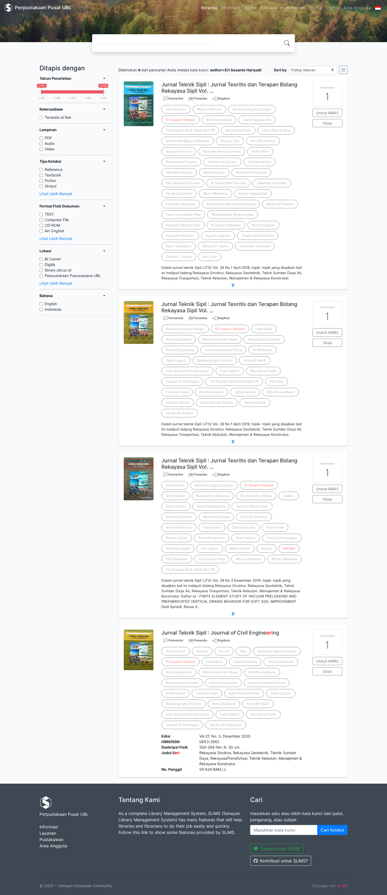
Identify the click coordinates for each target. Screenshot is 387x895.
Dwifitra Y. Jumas (178, 257)
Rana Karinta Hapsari (251, 172)
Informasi (231, 7)
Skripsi (50, 186)
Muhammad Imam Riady (219, 339)
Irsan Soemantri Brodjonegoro (187, 371)
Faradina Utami (177, 392)
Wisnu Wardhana (215, 193)
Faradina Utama (245, 662)
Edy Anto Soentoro (254, 517)
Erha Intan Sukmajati (181, 204)
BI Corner (53, 259)
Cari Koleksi (332, 830)
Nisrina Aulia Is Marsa (256, 496)
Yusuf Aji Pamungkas (282, 538)
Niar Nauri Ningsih (179, 172)
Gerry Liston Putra (212, 559)
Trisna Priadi (275, 527)
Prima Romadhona (212, 538)
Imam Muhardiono (179, 527)
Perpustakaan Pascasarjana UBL (73, 275)
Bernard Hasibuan (179, 517)
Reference (53, 169)
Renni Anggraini (263, 225)
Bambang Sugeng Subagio (252, 109)
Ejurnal (315, 7)
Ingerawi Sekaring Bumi (183, 225)
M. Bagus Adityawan (226, 225)
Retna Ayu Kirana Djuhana (222, 151)
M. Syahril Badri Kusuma (228, 183)
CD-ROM (52, 225)
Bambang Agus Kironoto (214, 360)
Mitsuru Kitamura (248, 559)
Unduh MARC (327, 113)
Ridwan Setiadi (176, 538)
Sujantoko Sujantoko (272, 183)
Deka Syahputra (243, 527)
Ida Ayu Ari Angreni (179, 413)
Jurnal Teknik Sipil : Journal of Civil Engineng (220, 633)
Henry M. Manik (255, 360)
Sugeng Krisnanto (179, 151)
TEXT (49, 214)
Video (49, 149)
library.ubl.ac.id (58, 270)
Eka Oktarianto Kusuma (183, 183)
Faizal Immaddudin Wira (183, 214)
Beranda (209, 7)
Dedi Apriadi (175, 485)
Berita (250, 7)
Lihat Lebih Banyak (55, 193)
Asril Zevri (209, 257)
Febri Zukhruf (229, 371)
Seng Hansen (175, 651)
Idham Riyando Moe (276, 130)
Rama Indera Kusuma (181, 162)
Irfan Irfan (277, 381)
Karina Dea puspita (180, 350)
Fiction (50, 180)
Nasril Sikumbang (178, 246)
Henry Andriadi (255, 402)
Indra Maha (264, 329)
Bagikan (223, 98)
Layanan (47, 833)
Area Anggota (357, 7)
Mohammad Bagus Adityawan (187, 141)
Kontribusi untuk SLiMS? (284, 860)
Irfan (243, 651)
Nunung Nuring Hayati (264, 339)
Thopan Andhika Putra (258, 236)
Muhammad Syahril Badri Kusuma (231, 204)
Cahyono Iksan (207, 693)
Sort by (280, 70)
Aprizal (224, 651)
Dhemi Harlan (176, 506)
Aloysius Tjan (230, 141)
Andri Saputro (246, 538)
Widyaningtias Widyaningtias (233, 214)
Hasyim (266, 548)
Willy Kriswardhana (280, 392)
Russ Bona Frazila (263, 371)
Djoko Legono (176, 360)
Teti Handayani (177, 559)
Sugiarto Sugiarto (218, 236)
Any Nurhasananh (179, 672)
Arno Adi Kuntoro (263, 141)
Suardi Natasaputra (257, 120)
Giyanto (288, 496)
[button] (233, 285)
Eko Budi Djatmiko (179, 193)
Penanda (200, 98)
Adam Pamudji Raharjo (216, 402)
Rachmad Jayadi (178, 548)
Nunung (202, 651)
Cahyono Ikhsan (177, 402)
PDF (48, 138)
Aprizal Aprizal (245, 392)
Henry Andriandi (224, 704)
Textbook (53, 175)
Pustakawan (292, 7)
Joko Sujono (210, 548)
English (51, 303)
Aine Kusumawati (219, 120)
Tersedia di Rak (58, 117)
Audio (49, 143)
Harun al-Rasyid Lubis (252, 506)
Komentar (175, 98)
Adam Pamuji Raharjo (244, 693)
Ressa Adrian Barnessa (213, 496)
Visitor (332, 7)
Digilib (50, 264)
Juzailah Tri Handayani (182, 381)
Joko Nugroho (176, 109)
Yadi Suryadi (212, 527)
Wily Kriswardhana (262, 672)
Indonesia (53, 309)
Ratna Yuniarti (240, 548)
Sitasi (327, 123)
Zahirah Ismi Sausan (222, 162)
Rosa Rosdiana (214, 172)
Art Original (54, 231)
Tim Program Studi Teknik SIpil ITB (190, 130)
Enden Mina (260, 151)
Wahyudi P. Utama (215, 246)
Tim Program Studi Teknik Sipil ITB (190, 569)
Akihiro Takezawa (284, 559)
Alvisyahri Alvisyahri (180, 236)
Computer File (57, 219)
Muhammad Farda (216, 517)
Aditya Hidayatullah (253, 193)
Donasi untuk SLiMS (280, 848)
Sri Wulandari (262, 350)
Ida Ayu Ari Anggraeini (226, 725)
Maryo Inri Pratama (280, 204)
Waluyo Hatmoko (209, 109)
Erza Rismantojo (259, 162)
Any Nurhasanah (211, 392)
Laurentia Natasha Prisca (223, 350)
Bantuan (268, 7)
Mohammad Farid (238, 130)
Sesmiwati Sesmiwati (255, 246)
